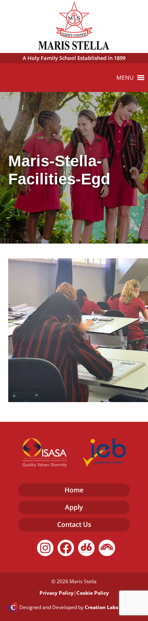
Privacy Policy (56, 592)
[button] (125, 77)
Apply (74, 507)
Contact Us (74, 524)
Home (74, 489)
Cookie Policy (92, 592)
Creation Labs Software (113, 607)
